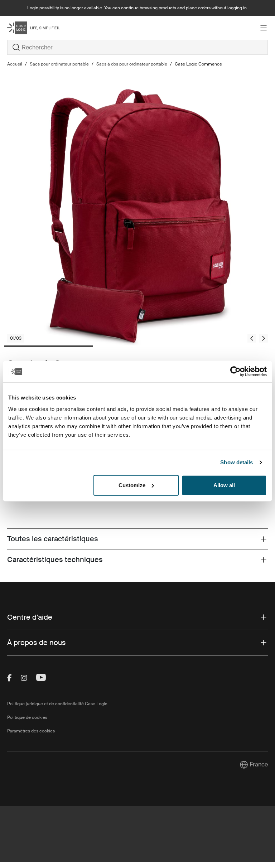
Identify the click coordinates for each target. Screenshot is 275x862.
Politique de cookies (27, 717)
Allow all (224, 485)
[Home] (50, 27)
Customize (132, 485)
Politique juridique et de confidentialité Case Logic (57, 704)
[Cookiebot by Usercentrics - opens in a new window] (235, 371)
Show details (236, 462)
